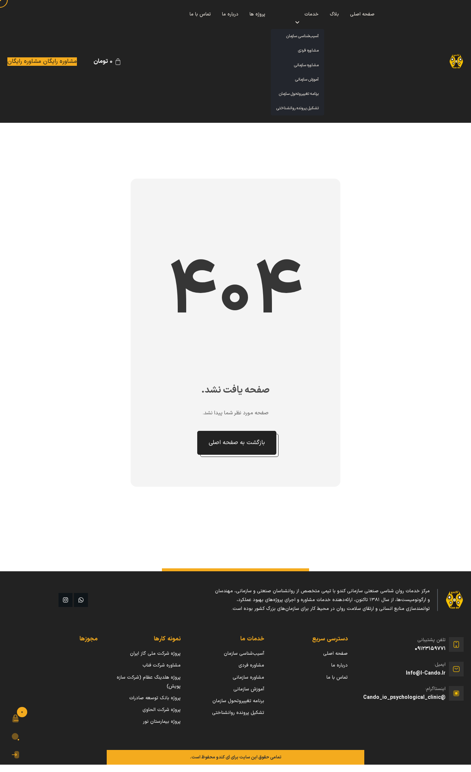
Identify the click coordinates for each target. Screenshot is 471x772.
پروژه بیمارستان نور (162, 721)
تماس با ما (200, 14)
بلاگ (334, 14)
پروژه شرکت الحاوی (161, 710)
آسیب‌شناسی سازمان (302, 36)
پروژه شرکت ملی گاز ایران (155, 653)
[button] (15, 719)
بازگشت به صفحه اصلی (237, 442)
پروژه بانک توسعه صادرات (155, 698)
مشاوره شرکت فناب (161, 665)
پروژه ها (257, 14)
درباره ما (230, 14)
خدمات (311, 14)
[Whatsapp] (81, 600)
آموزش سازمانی (307, 79)
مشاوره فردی (308, 50)
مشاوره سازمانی (306, 65)
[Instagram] (65, 600)
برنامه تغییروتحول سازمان (299, 94)
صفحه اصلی (362, 14)
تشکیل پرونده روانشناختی (297, 108)
